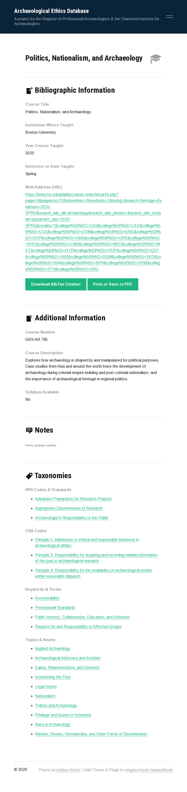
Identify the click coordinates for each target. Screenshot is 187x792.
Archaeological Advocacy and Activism (68, 658)
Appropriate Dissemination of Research (69, 508)
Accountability (47, 598)
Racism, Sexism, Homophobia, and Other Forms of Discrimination (91, 734)
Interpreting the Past (53, 677)
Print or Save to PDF (112, 284)
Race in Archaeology (52, 724)
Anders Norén (68, 770)
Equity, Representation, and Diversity (67, 667)
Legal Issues (46, 686)
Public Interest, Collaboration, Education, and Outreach (82, 617)
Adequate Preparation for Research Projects (73, 499)
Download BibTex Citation (56, 284)
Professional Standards (55, 608)
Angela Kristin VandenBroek (149, 770)
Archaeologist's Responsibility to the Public (72, 518)
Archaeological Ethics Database (51, 11)
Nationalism (45, 696)
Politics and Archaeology (56, 705)
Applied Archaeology (52, 648)
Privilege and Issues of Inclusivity (63, 715)
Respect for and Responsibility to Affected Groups (78, 626)
